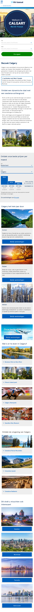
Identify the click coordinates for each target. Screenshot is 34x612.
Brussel (16, 197)
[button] (17, 54)
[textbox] (17, 42)
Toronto (17, 580)
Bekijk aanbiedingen (17, 242)
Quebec (17, 529)
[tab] (17, 355)
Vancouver (17, 605)
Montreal (17, 554)
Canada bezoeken (7, 5)
